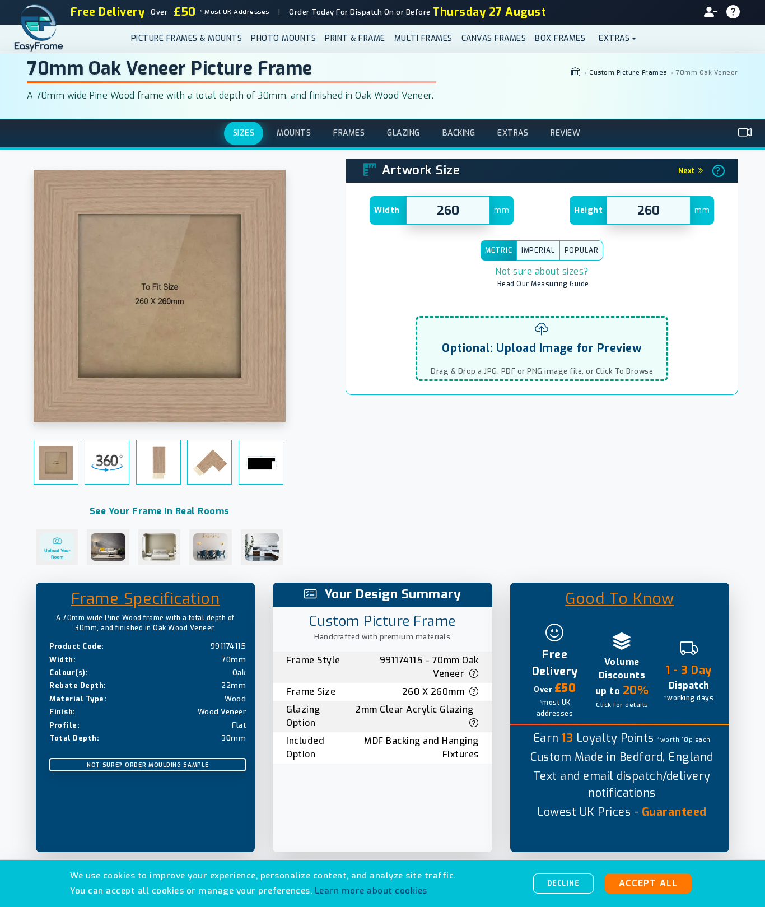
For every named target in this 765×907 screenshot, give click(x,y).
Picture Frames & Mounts (186, 38)
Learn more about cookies (371, 890)
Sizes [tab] (244, 133)
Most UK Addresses (233, 12)
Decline (563, 883)
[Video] (745, 134)
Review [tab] (565, 133)
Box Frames (560, 38)
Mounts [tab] (294, 133)
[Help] (737, 12)
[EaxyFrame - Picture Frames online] (575, 73)
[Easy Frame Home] (44, 39)
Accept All (648, 883)
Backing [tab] (458, 133)
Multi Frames (423, 38)
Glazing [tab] (403, 133)
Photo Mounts (283, 38)
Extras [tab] (512, 133)
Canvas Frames (493, 38)
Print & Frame (355, 38)
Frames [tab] (349, 133)
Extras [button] (614, 38)
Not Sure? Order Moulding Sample (148, 765)
